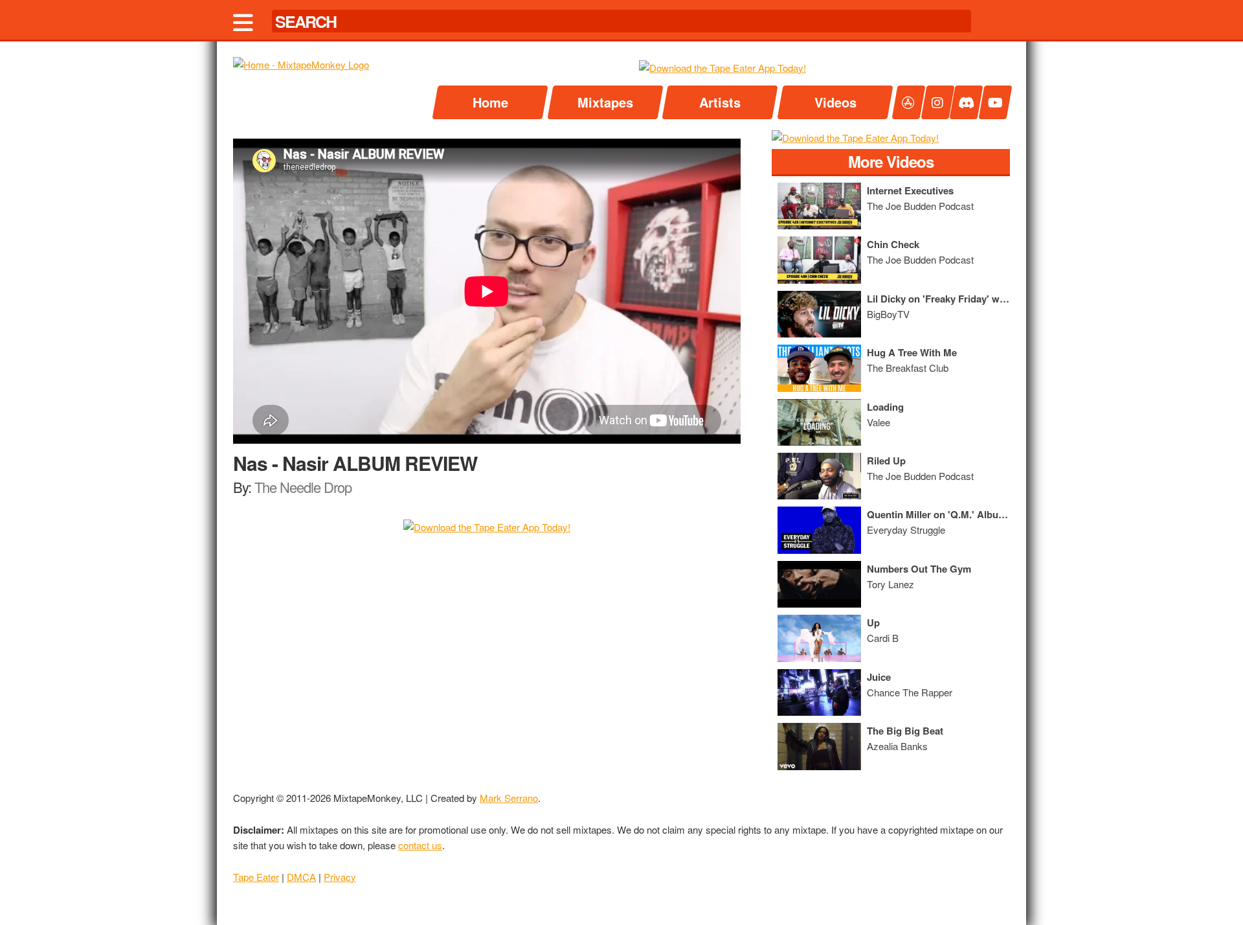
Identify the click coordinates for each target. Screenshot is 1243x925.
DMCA (301, 877)
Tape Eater (256, 877)
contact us (420, 845)
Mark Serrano (509, 798)
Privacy (340, 877)
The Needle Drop (303, 487)
